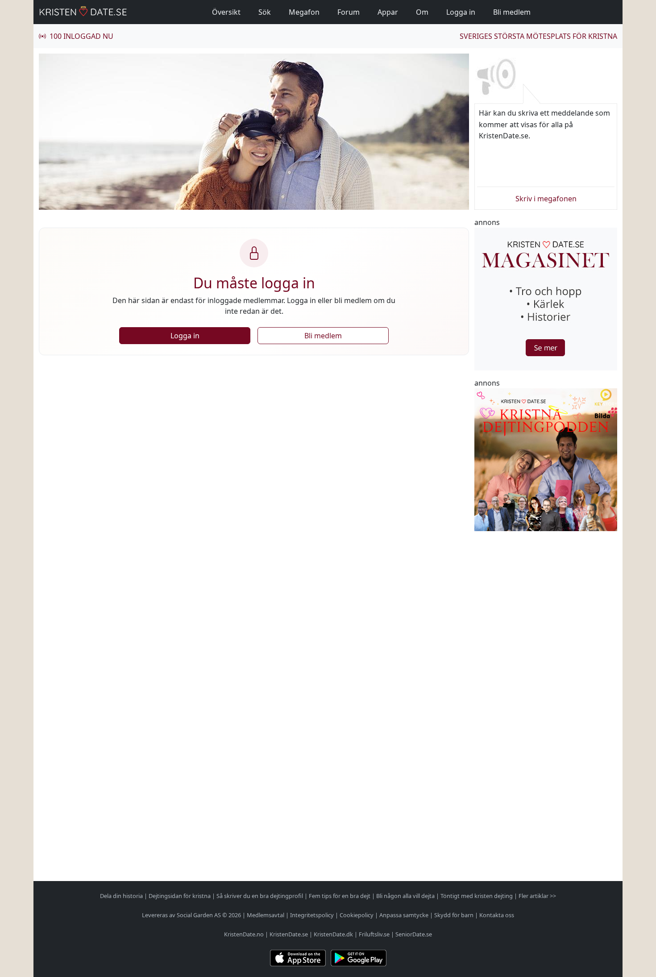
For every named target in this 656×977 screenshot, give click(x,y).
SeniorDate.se (413, 934)
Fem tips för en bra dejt (339, 896)
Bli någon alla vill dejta (405, 896)
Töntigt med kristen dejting (476, 896)
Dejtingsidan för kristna (180, 896)
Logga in (460, 12)
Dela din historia (121, 896)
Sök (264, 12)
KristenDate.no (244, 934)
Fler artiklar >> (537, 896)
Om (422, 12)
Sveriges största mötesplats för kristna (538, 36)
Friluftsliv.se (374, 934)
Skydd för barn (453, 915)
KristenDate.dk (333, 934)
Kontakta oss (496, 915)
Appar (388, 12)
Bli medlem (512, 12)
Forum (348, 12)
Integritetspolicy (312, 915)
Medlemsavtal (265, 915)
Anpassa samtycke (403, 915)
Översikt (226, 12)
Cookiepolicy (357, 915)
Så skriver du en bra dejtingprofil (259, 896)
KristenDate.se (289, 934)
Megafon (304, 12)
